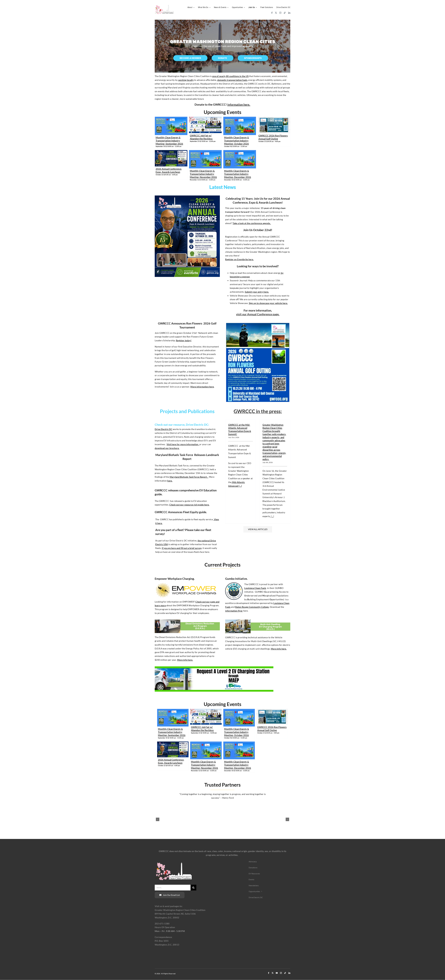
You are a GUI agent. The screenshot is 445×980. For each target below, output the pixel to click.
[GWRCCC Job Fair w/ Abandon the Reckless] (205, 118)
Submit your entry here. (257, 291)
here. (169, 480)
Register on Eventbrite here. (239, 259)
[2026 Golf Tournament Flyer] (257, 321)
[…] (240, 486)
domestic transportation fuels (232, 80)
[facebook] (272, 13)
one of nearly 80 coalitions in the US (230, 76)
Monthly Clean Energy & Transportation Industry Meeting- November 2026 (203, 173)
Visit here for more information (183, 444)
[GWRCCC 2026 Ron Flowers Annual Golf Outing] (274, 118)
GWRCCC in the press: (258, 411)
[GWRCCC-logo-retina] (164, 5)
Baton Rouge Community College (252, 607)
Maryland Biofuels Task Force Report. (189, 477)
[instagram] (280, 13)
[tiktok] (285, 13)
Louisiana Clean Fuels (255, 588)
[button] (157, 819)
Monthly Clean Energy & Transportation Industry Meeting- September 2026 (169, 140)
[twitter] (276, 13)
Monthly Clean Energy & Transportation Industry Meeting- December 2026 (237, 173)
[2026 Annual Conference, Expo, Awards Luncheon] (171, 152)
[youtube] (277, 973)
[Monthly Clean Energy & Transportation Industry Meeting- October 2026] (239, 118)
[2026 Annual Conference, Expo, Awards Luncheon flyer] (187, 196)
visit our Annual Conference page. (257, 314)
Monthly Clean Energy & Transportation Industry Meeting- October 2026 (236, 140)
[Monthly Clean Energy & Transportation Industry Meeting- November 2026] (205, 152)
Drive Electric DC (163, 429)
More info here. (185, 660)
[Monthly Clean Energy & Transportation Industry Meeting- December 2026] (239, 152)
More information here (202, 386)
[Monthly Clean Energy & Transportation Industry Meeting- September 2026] (171, 118)
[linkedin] (289, 13)
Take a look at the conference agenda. (252, 223)
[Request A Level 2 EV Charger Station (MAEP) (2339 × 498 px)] (214, 667)
